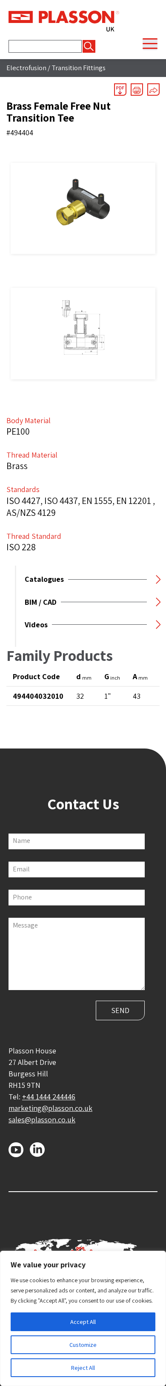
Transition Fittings (79, 67)
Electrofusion (26, 67)
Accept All (83, 1322)
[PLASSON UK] (64, 20)
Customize (83, 1345)
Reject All (83, 1368)
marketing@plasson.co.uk (50, 1108)
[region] (83, 1318)
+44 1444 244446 (48, 1096)
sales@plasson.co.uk (42, 1119)
